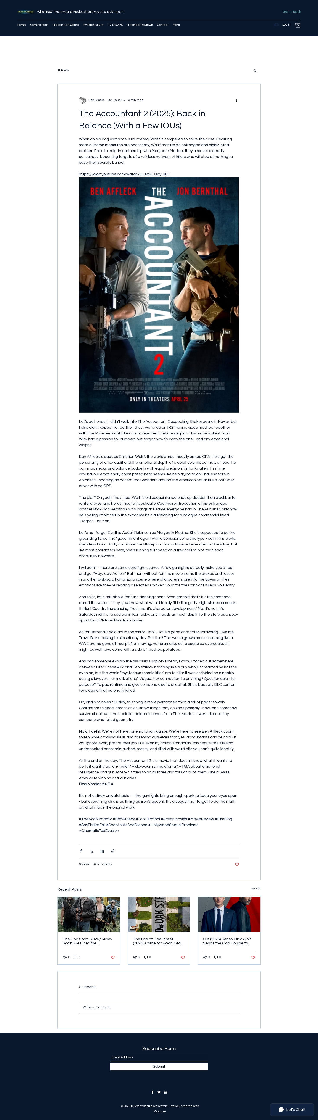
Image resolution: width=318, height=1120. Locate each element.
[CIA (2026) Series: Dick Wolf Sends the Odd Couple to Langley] (229, 914)
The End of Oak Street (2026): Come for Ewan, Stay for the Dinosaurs (158, 941)
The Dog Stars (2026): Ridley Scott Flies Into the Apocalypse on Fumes (87, 941)
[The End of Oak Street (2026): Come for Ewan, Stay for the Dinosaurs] (159, 914)
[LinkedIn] (165, 1092)
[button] (297, 25)
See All (256, 888)
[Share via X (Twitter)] (92, 851)
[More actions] (236, 100)
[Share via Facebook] (81, 851)
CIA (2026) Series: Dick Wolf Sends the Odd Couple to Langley (227, 941)
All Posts (63, 70)
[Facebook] (152, 1092)
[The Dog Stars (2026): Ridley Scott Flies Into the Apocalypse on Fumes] (89, 914)
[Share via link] (113, 851)
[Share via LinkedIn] (102, 851)
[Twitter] (159, 1092)
